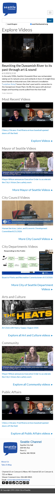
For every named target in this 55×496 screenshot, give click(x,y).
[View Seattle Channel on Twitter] (7, 482)
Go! (50, 20)
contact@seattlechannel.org (18, 480)
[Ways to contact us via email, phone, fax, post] (27, 482)
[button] (27, 48)
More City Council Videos (34, 239)
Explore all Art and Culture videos (29, 335)
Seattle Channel (31, 442)
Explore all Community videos (31, 384)
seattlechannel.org (40, 24)
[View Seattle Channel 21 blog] (24, 482)
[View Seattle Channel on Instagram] (10, 482)
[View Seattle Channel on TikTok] (13, 482)
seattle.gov (12, 24)
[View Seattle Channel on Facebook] (3, 482)
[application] (27, 48)
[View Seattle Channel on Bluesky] (17, 482)
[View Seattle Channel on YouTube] (21, 482)
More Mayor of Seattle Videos (31, 190)
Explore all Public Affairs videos (30, 433)
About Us (5, 462)
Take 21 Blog (6, 465)
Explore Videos (40, 140)
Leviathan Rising (9, 84)
